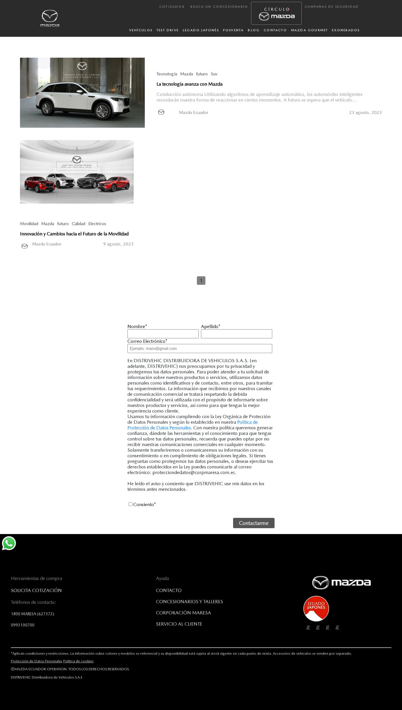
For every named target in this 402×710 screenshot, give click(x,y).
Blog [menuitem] (254, 30)
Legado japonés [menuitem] (201, 30)
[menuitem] (276, 13)
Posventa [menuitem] (233, 30)
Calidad (78, 223)
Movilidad (29, 223)
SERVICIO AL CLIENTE (179, 624)
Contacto (169, 590)
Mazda (186, 74)
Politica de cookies (78, 661)
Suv (214, 74)
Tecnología (167, 74)
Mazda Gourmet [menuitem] (309, 30)
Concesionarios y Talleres (189, 601)
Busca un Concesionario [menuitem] (219, 7)
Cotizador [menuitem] (172, 7)
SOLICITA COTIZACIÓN (36, 590)
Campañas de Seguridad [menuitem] (332, 7)
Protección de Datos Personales (36, 661)
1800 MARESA (32, 613)
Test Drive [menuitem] (168, 30)
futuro (202, 74)
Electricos (97, 223)
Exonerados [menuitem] (346, 30)
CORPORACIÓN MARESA (183, 613)
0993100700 (22, 625)
